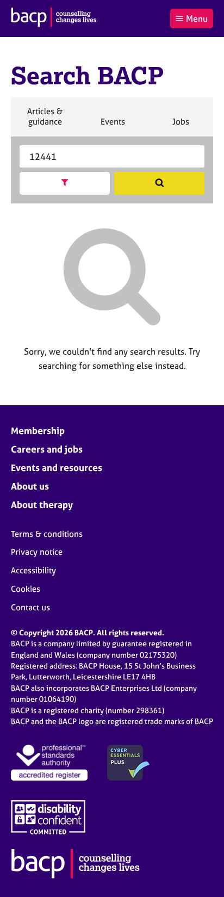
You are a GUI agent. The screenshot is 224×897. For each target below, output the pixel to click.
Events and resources (56, 467)
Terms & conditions (47, 534)
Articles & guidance (45, 121)
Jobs (180, 126)
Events (112, 126)
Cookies (25, 589)
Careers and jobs (47, 449)
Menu (197, 18)
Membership (38, 430)
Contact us (30, 607)
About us (30, 486)
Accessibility (33, 570)
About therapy (42, 504)
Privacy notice (37, 552)
